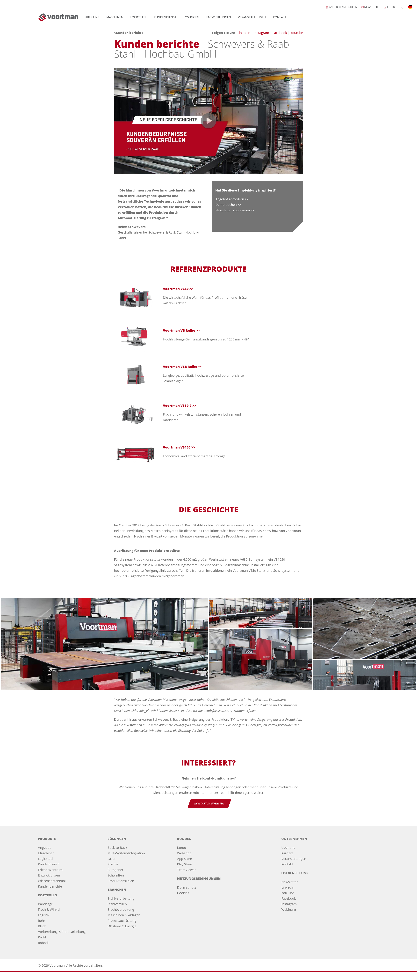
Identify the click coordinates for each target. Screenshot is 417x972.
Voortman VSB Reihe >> (182, 366)
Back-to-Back (117, 847)
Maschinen (114, 17)
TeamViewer (186, 870)
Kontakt (279, 17)
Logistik (44, 915)
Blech (42, 926)
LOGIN (391, 7)
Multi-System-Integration (126, 853)
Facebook (280, 32)
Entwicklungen (218, 17)
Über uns (92, 17)
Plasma (113, 864)
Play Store (184, 864)
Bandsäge (45, 904)
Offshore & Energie (122, 926)
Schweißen (116, 875)
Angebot (44, 847)
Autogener (115, 870)
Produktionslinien (121, 881)
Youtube (296, 32)
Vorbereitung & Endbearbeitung (62, 931)
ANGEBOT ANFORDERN (342, 7)
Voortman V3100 (177, 447)
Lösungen (191, 17)
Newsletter (289, 882)
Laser (112, 858)
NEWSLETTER (372, 7)
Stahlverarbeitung (121, 898)
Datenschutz (186, 887)
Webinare (288, 909)
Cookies (183, 893)
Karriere (287, 853)
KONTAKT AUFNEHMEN (209, 803)
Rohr (41, 920)
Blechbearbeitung (121, 909)
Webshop (184, 853)
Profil (42, 937)
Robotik (44, 943)
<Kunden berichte (128, 32)
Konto (181, 847)
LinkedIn (244, 32)
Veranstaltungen (252, 17)
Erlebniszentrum (50, 870)
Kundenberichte (50, 886)
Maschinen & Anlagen (124, 915)
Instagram (262, 32)
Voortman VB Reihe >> (181, 330)
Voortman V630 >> (178, 289)
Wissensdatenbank (52, 881)
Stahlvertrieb (117, 904)
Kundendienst (165, 17)
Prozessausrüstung (122, 920)
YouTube (288, 893)
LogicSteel (138, 17)
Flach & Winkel (49, 909)
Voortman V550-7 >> (179, 405)
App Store (184, 858)
